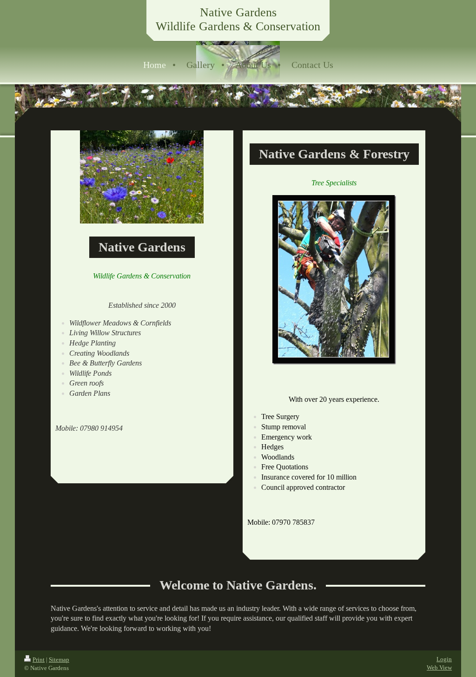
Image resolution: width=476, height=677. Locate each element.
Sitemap (59, 659)
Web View (439, 667)
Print (39, 659)
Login (444, 659)
